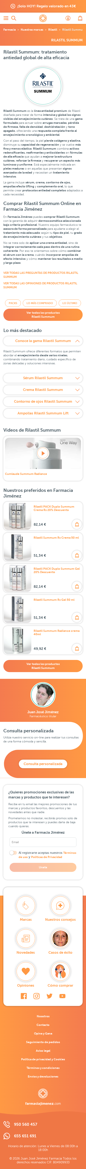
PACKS (13, 303)
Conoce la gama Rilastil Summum (43, 341)
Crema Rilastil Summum (43, 390)
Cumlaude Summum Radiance (26, 473)
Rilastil (52, 29)
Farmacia (9, 29)
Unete (43, 867)
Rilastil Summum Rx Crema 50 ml (56, 537)
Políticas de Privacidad (46, 857)
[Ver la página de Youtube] (62, 996)
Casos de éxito (60, 953)
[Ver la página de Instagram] (36, 996)
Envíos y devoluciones (43, 1076)
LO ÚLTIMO (69, 303)
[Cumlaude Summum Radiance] (43, 453)
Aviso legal (43, 1050)
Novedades (25, 953)
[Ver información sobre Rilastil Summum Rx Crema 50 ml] (17, 547)
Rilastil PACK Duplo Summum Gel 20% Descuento (57, 570)
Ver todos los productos (43, 314)
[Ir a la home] (43, 1097)
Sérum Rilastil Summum (43, 378)
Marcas (26, 920)
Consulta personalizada (43, 764)
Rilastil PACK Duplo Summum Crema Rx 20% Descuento (54, 508)
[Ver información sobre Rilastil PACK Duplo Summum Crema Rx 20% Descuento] (17, 516)
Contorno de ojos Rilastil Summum (43, 402)
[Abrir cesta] (80, 18)
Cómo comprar (60, 985)
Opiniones (25, 985)
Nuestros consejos (60, 920)
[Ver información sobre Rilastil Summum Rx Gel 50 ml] (17, 609)
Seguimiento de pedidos (43, 1042)
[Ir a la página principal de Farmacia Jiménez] (43, 18)
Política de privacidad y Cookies (43, 1059)
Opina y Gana (43, 1033)
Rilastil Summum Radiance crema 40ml (57, 632)
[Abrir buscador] (13, 18)
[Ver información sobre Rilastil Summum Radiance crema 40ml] (17, 640)
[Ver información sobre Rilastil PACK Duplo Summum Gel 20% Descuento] (17, 578)
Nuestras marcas (32, 29)
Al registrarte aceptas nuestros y (47, 855)
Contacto (43, 1025)
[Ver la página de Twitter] (49, 996)
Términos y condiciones (43, 1068)
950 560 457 (25, 1124)
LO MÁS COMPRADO (40, 303)
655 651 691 (25, 1136)
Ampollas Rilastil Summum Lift (43, 413)
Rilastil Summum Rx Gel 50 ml (54, 599)
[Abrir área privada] (68, 18)
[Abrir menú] (5, 18)
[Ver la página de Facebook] (24, 996)
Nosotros (43, 1016)
